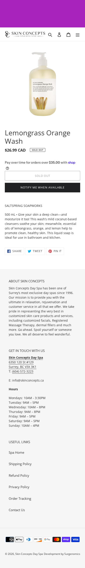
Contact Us (17, 510)
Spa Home (16, 452)
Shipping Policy (20, 464)
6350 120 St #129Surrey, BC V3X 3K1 (26, 362)
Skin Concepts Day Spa (29, 554)
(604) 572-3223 (22, 371)
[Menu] (77, 34)
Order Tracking (20, 498)
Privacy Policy (19, 487)
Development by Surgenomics (62, 554)
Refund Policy (19, 475)
